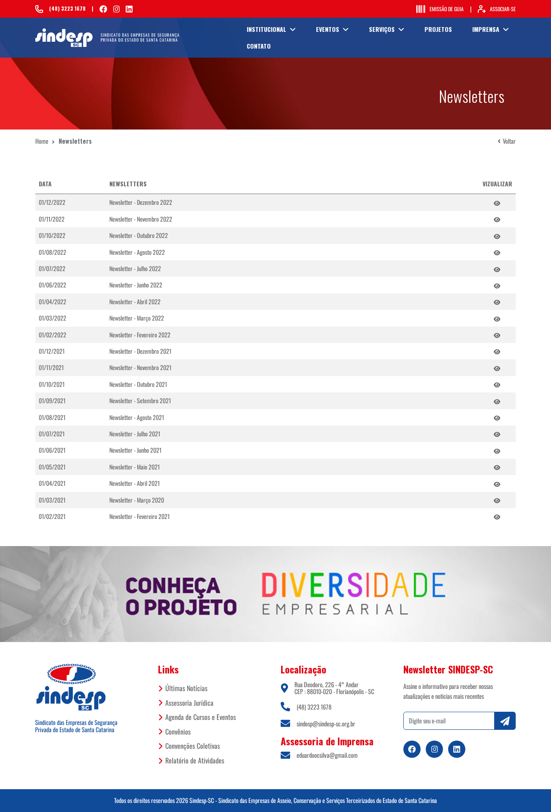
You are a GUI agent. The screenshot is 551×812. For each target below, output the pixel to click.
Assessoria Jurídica (189, 703)
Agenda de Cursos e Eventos (200, 717)
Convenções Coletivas (192, 746)
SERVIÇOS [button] (382, 29)
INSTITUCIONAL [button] (266, 29)
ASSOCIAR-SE (503, 8)
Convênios (178, 731)
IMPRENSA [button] (485, 29)
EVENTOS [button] (327, 29)
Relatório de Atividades (194, 760)
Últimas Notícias (186, 688)
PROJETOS (438, 29)
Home (41, 140)
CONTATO (259, 45)
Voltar (509, 140)
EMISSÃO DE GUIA (447, 8)
